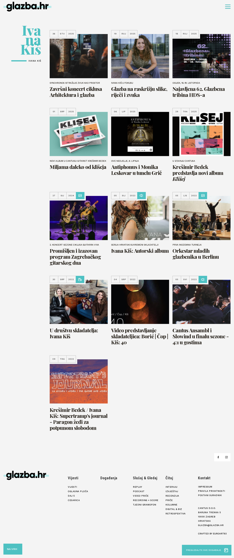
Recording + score (145, 500)
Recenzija (172, 496)
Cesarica (74, 500)
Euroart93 (220, 533)
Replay (137, 487)
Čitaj (169, 478)
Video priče (141, 496)
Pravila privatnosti (211, 491)
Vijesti (73, 478)
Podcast (139, 491)
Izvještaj (171, 491)
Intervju (171, 487)
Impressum (205, 486)
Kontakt (204, 478)
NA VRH (12, 549)
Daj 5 (71, 496)
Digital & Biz (173, 509)
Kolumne (171, 504)
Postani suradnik (210, 495)
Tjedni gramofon (144, 504)
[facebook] (218, 457)
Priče (169, 500)
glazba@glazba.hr (211, 525)
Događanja (108, 478)
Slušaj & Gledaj (145, 478)
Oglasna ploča (78, 491)
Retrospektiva (175, 513)
